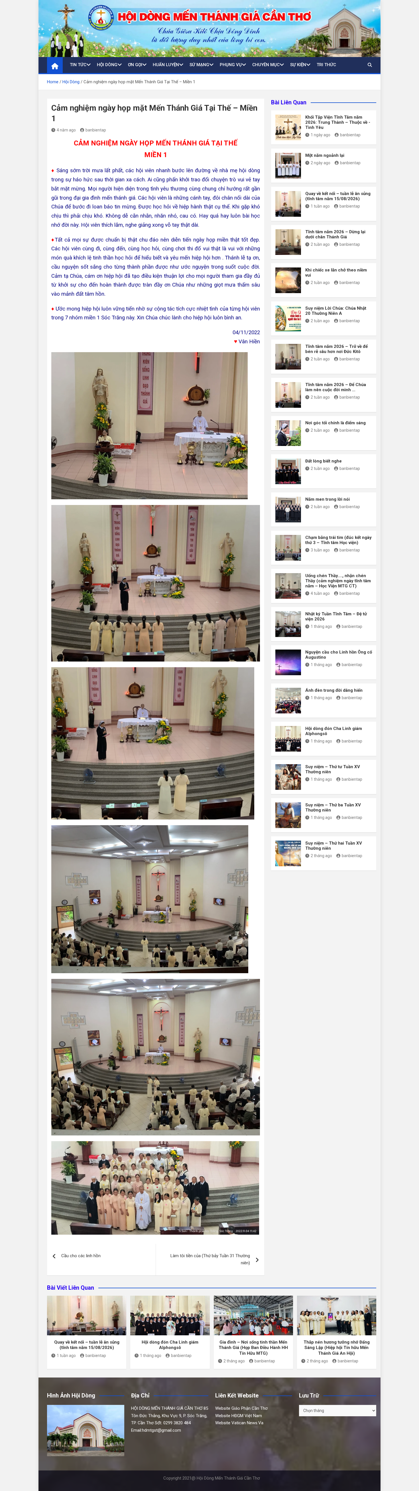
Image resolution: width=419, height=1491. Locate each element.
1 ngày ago (320, 135)
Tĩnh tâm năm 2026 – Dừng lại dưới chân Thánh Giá (335, 234)
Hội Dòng (107, 64)
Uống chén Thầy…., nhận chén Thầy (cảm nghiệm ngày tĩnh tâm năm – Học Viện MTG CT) (338, 581)
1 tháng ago (321, 626)
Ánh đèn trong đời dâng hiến (334, 690)
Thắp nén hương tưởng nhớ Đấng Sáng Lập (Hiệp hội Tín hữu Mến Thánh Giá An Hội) (337, 1348)
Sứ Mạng (199, 64)
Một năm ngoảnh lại (324, 155)
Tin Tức (78, 64)
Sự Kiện (298, 64)
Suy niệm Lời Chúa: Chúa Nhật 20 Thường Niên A (335, 311)
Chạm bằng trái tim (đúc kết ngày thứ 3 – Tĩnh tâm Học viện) (338, 540)
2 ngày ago (320, 163)
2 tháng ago (321, 855)
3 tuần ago (320, 550)
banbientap (96, 130)
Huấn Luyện (166, 64)
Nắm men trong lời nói (327, 499)
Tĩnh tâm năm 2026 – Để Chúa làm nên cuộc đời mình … (335, 387)
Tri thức (326, 64)
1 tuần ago (320, 206)
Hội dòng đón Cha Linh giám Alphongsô (170, 1345)
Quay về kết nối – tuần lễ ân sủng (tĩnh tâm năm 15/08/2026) (338, 196)
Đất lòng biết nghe (323, 461)
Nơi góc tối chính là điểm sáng (335, 422)
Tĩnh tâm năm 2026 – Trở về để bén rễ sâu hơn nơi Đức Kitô (336, 349)
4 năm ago (66, 130)
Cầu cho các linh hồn (81, 1255)
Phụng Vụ (231, 64)
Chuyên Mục (266, 64)
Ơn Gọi (135, 64)
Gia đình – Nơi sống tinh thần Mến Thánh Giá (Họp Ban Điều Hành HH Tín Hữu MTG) (253, 1348)
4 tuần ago (320, 593)
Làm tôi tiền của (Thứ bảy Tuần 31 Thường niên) (210, 1259)
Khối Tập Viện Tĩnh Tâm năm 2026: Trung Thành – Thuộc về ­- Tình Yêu (337, 122)
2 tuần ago (320, 244)
